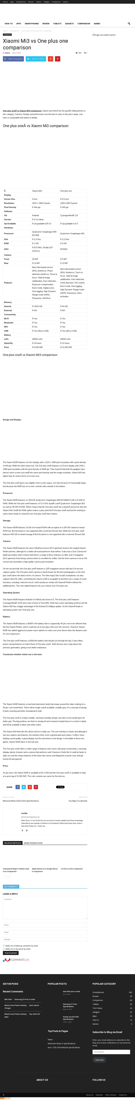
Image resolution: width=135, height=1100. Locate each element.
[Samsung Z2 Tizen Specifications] (54, 1007)
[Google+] (28, 830)
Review (30, 2)
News (50, 1039)
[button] (129, 23)
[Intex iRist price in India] (54, 995)
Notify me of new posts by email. (18, 949)
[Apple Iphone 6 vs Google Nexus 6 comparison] (45, 858)
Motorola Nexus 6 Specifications (62, 1043)
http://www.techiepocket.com (30, 817)
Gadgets (46, 2)
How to (5, 2)
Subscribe (99, 1060)
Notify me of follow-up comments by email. (22, 946)
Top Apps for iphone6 (77, 801)
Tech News (97, 1008)
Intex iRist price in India (71, 991)
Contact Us (123, 1095)
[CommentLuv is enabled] (17, 961)
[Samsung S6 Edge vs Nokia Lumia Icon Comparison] (16, 858)
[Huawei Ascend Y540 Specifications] (54, 1020)
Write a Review (110, 1095)
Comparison (56, 2)
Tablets (38, 2)
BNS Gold (8, 999)
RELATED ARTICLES (12, 843)
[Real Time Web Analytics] (5, 1098)
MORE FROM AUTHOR (33, 843)
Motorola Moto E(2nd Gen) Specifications (21, 801)
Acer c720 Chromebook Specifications (64, 1047)
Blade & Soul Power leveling (15, 1005)
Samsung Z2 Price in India (25, 999)
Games (65, 2)
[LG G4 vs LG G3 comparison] (74, 858)
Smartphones (21, 2)
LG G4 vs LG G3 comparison (72, 869)
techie (7, 53)
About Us (89, 1095)
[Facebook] (23, 830)
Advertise (99, 1095)
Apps (12, 2)
